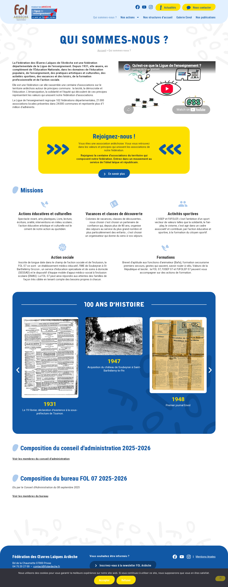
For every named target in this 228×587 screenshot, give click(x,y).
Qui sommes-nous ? (105, 17)
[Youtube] (144, 7)
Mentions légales (206, 556)
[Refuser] (220, 578)
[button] (17, 370)
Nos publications (206, 17)
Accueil (101, 50)
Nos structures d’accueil (157, 17)
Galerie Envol (184, 17)
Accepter (104, 580)
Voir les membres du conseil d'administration (41, 458)
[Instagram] (151, 7)
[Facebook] (138, 7)
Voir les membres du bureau (30, 496)
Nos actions (128, 17)
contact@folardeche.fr (46, 566)
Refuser (126, 580)
